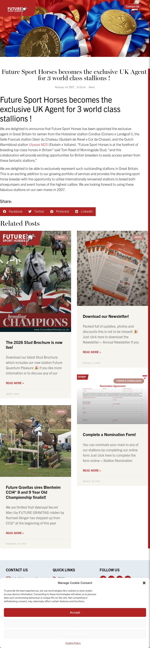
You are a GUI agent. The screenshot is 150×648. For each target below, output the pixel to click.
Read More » (15, 383)
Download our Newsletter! (106, 316)
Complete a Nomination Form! (109, 434)
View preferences (75, 634)
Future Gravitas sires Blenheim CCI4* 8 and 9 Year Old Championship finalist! (33, 491)
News (92, 87)
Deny (75, 623)
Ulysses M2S (38, 144)
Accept (75, 612)
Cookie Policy (73, 643)
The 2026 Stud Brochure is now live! (34, 345)
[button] (144, 583)
